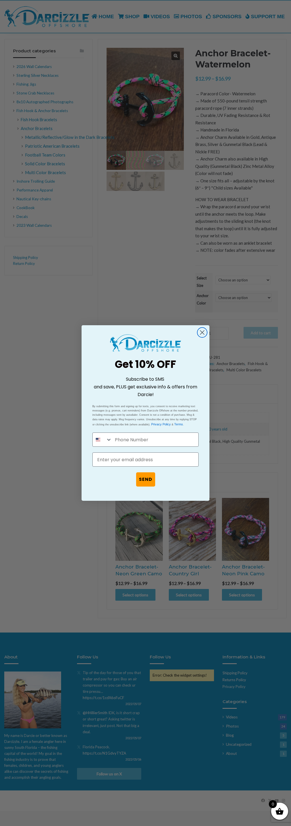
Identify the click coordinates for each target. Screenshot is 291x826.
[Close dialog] (202, 332)
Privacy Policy (161, 424)
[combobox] (102, 439)
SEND (145, 479)
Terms (178, 424)
